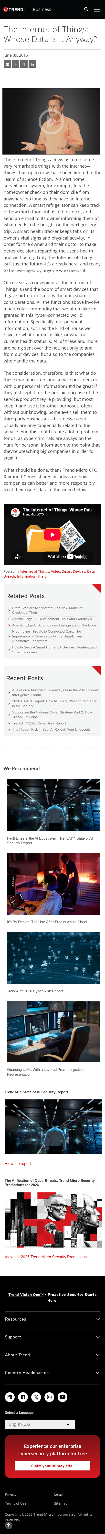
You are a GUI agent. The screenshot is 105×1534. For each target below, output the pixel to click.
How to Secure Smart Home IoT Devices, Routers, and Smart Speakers (53, 649)
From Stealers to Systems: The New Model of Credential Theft (46, 610)
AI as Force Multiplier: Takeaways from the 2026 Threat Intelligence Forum (53, 692)
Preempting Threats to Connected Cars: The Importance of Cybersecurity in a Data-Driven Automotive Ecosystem (45, 636)
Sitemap (61, 1503)
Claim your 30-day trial (44, 1464)
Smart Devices (73, 571)
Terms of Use (15, 1503)
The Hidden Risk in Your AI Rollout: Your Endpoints (50, 729)
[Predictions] (53, 1218)
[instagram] (49, 1397)
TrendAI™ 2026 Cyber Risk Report (39, 723)
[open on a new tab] (36, 1397)
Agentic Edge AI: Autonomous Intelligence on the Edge (52, 625)
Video (55, 571)
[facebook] (15, 64)
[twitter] (24, 64)
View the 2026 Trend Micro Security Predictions (46, 1255)
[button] (40, 1424)
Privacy (10, 1494)
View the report (18, 1162)
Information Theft (31, 576)
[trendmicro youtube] (62, 1397)
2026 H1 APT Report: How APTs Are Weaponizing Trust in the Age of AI (53, 703)
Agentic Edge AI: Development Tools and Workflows (50, 619)
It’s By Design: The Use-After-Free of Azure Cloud (47, 922)
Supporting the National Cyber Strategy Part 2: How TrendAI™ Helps (50, 714)
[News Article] (7, 64)
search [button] (86, 9)
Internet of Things (34, 571)
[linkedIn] (32, 64)
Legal (58, 1494)
